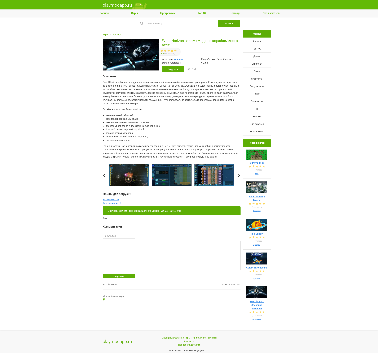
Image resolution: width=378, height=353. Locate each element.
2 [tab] (169, 189)
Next (239, 175)
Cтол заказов (271, 13)
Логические (256, 101)
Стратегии (256, 78)
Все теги (212, 337)
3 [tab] (173, 189)
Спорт (257, 71)
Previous (104, 175)
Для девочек (257, 124)
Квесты (257, 116)
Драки (256, 56)
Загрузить (173, 69)
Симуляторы (257, 86)
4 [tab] (178, 189)
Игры (134, 13)
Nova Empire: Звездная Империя (257, 305)
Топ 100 (202, 13)
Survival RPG (257, 163)
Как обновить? (111, 199)
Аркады (178, 59)
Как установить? (112, 203)
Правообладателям (189, 344)
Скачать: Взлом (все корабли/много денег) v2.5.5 (138, 210)
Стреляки (257, 63)
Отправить (119, 276)
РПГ (257, 109)
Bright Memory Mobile (257, 198)
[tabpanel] (171, 175)
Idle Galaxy (257, 233)
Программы (167, 13)
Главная (104, 13)
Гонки (257, 93)
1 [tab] (164, 189)
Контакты (189, 341)
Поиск (229, 23)
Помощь (235, 13)
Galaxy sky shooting (256, 267)
